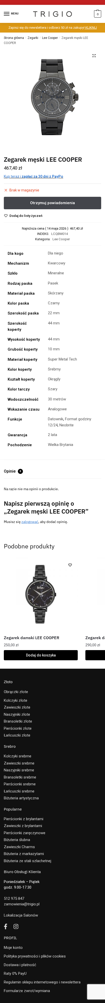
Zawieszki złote (17, 707)
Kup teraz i (33, 176)
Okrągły (54, 379)
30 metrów (57, 399)
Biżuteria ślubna (17, 839)
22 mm (54, 313)
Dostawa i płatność (20, 965)
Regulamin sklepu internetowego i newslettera (42, 982)
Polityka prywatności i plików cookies (35, 956)
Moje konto (13, 947)
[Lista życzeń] (70, 565)
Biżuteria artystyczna (21, 798)
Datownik (55, 419)
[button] (94, 55)
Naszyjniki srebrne (19, 770)
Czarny (54, 303)
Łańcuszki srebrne (19, 791)
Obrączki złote (16, 692)
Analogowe (57, 409)
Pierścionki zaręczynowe (24, 833)
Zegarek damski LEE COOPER (31, 637)
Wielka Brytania (60, 444)
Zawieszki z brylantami (23, 826)
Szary (52, 389)
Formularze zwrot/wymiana (27, 991)
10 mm (54, 349)
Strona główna (14, 38)
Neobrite (66, 425)
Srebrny (54, 369)
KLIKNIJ (91, 27)
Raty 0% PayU (15, 973)
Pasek (53, 283)
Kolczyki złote (15, 700)
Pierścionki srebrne (20, 784)
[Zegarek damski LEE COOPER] (41, 594)
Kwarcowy (56, 263)
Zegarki (33, 38)
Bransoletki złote (18, 721)
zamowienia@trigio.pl (22, 904)
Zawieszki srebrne (19, 763)
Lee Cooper (50, 38)
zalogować (29, 521)
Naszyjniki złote (17, 714)
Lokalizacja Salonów (21, 915)
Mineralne (56, 273)
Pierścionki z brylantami (23, 819)
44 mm (54, 323)
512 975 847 (14, 898)
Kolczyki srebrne (17, 756)
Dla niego (55, 253)
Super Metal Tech (62, 359)
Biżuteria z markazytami (24, 853)
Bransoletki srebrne (20, 777)
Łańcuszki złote (17, 735)
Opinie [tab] (12, 471)
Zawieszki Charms (19, 847)
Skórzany (55, 293)
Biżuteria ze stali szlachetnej (27, 861)
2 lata (52, 434)
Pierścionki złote (18, 728)
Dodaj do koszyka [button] (41, 655)
